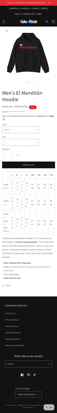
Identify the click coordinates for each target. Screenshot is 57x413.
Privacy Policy (11, 319)
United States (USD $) (27, 394)
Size (4, 136)
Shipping (5, 111)
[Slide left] (22, 83)
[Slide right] (35, 83)
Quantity (6, 149)
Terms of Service (13, 332)
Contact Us (10, 313)
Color (4, 124)
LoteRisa (13, 405)
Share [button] (8, 285)
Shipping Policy (12, 339)
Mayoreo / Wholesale (15, 345)
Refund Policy (11, 326)
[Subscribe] (48, 364)
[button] (3, 21)
